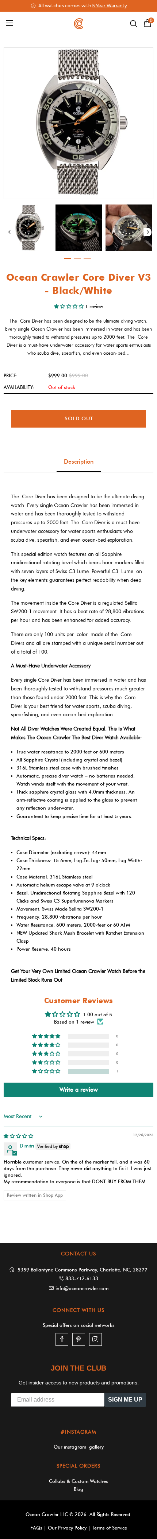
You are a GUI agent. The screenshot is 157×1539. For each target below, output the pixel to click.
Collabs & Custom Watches (78, 1481)
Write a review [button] (79, 1089)
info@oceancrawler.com (81, 1288)
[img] (18, 1136)
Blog (78, 1489)
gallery (96, 1447)
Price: (11, 375)
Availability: (19, 387)
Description (78, 461)
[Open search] (133, 23)
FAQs (36, 1528)
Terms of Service (109, 1528)
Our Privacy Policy (67, 1528)
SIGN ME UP (125, 1399)
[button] (69, 306)
